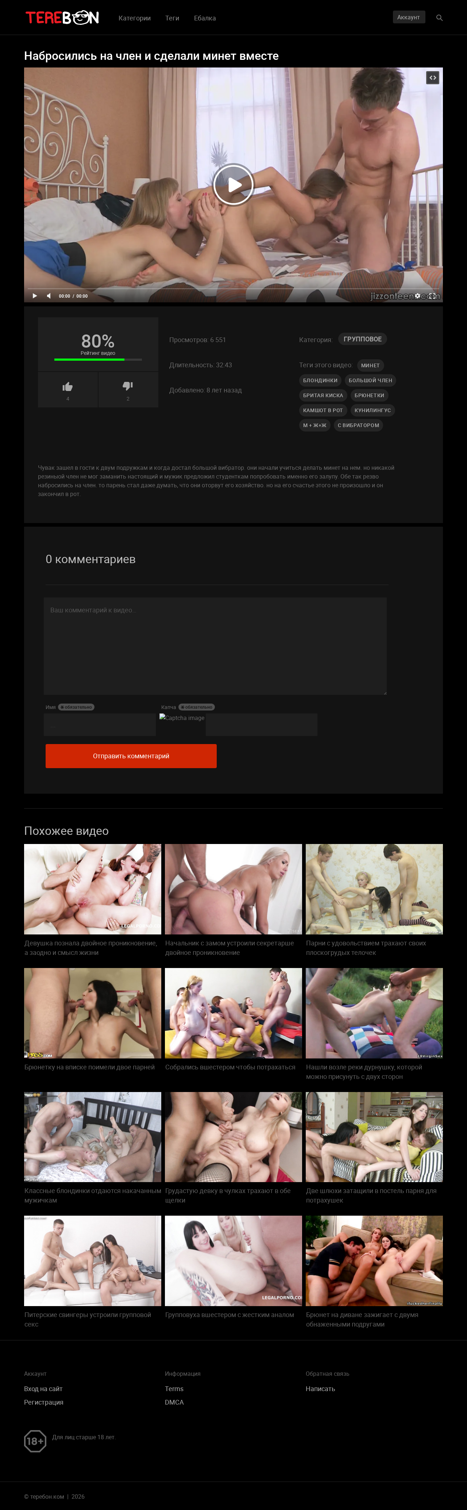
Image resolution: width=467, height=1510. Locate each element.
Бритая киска (323, 395)
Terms (174, 1388)
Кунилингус (373, 410)
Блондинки (320, 380)
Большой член (370, 380)
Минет (370, 365)
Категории (135, 17)
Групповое (363, 338)
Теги (172, 17)
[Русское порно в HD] (62, 17)
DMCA (174, 1402)
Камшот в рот (323, 410)
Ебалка (205, 17)
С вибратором (358, 425)
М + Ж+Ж (315, 425)
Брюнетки (370, 395)
